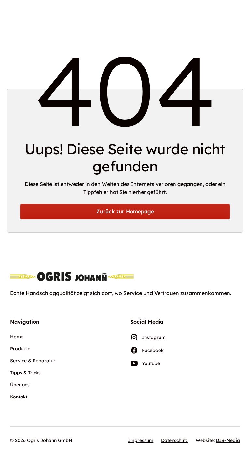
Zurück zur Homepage (125, 211)
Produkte (20, 349)
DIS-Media (228, 440)
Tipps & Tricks (25, 373)
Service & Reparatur (32, 361)
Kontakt (18, 397)
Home (16, 337)
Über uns (20, 385)
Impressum (140, 440)
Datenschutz (174, 440)
